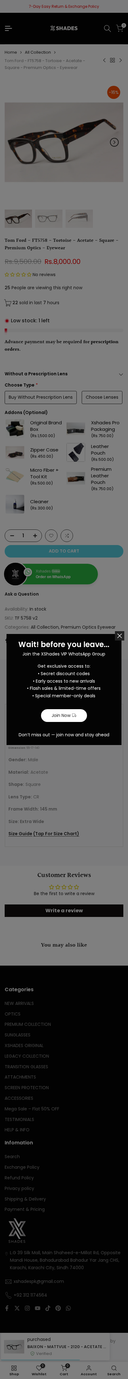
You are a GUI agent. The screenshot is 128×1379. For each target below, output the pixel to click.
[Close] (119, 636)
